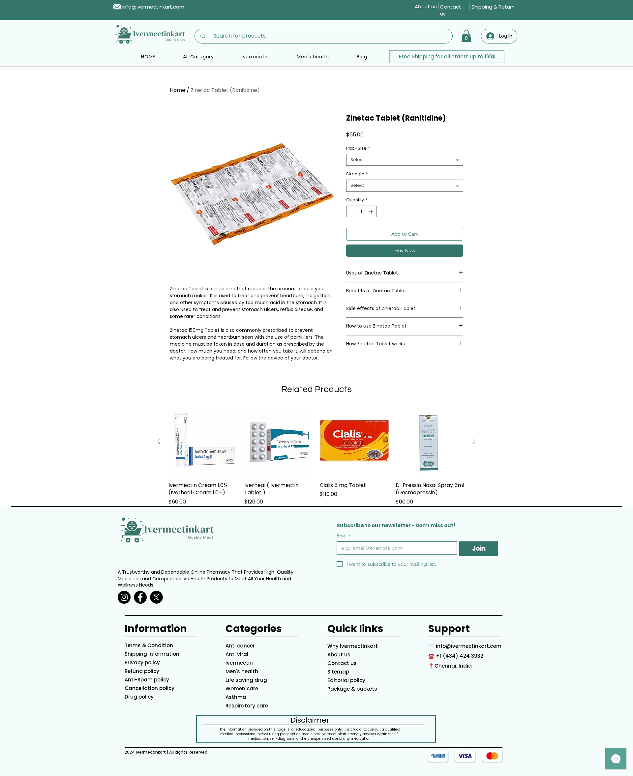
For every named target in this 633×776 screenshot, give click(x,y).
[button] (466, 36)
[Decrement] (351, 211)
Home (177, 90)
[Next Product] (474, 441)
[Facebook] (140, 597)
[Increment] (372, 211)
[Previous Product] (159, 441)
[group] (316, 456)
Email (344, 536)
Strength (357, 174)
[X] (156, 597)
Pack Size (358, 148)
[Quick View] (203, 441)
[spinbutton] (361, 211)
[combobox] (404, 160)
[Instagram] (124, 597)
